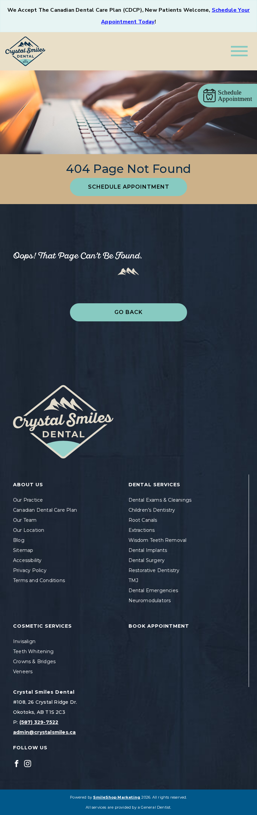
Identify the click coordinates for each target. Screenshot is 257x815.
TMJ (133, 580)
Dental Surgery (146, 560)
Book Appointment (158, 626)
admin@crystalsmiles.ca (44, 732)
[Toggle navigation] (239, 51)
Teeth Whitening (33, 651)
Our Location (28, 530)
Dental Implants (147, 550)
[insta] (27, 763)
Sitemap (23, 550)
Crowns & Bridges (34, 662)
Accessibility (27, 560)
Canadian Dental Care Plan (45, 510)
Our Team (25, 520)
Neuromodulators (149, 601)
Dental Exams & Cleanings (160, 500)
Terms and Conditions (39, 580)
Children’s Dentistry (151, 510)
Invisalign (24, 641)
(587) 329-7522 (39, 722)
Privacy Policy (30, 570)
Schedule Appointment (128, 187)
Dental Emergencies (153, 590)
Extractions (141, 530)
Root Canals (142, 520)
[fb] (16, 763)
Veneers (22, 672)
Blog (18, 540)
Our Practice (28, 500)
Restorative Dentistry (154, 570)
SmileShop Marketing (116, 797)
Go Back (128, 312)
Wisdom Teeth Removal (157, 540)
